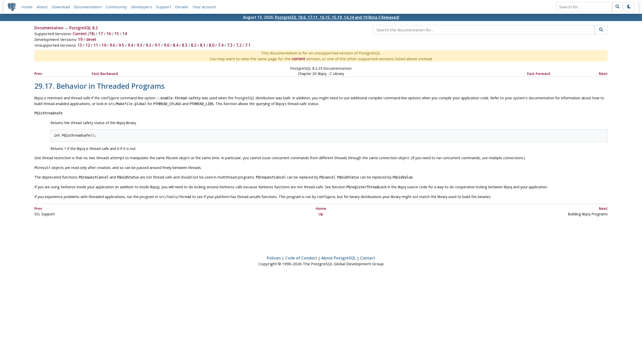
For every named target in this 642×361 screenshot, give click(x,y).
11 (96, 45)
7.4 (220, 45)
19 (80, 39)
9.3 (139, 45)
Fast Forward (538, 73)
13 (79, 45)
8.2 (193, 45)
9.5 (121, 45)
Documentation (88, 6)
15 (116, 33)
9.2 (148, 45)
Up (320, 214)
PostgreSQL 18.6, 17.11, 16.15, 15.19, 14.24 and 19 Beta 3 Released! (337, 17)
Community (116, 6)
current (298, 58)
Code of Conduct (301, 257)
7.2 (239, 45)
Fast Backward (105, 73)
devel (91, 39)
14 (124, 33)
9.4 (130, 45)
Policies (274, 257)
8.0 (211, 45)
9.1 (157, 45)
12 (88, 45)
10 (104, 45)
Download (61, 6)
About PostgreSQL (338, 257)
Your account (204, 6)
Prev (38, 73)
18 (91, 33)
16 (108, 33)
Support (163, 6)
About (42, 6)
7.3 (229, 45)
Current (80, 33)
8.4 (175, 45)
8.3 (184, 45)
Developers (141, 6)
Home (27, 6)
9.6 (112, 45)
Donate (181, 6)
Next (603, 73)
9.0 (166, 45)
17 (100, 33)
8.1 (202, 45)
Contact (367, 257)
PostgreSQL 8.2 (83, 27)
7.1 (248, 45)
